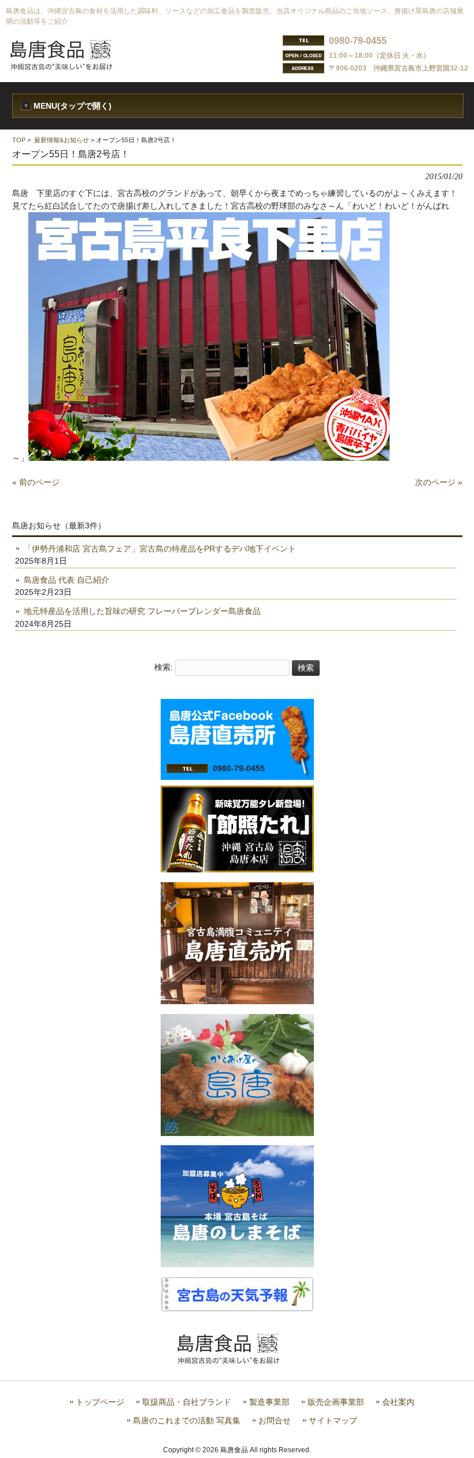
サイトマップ (333, 1420)
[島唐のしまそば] (237, 1264)
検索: (163, 667)
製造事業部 (269, 1402)
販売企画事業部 (336, 1402)
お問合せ (274, 1420)
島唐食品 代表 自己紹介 (66, 579)
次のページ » (438, 482)
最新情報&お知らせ (61, 139)
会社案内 (398, 1402)
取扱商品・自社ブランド (186, 1402)
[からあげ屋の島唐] (237, 1133)
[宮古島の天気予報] (237, 1308)
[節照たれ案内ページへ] (237, 869)
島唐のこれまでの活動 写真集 (186, 1420)
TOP (18, 139)
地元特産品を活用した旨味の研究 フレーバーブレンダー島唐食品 (142, 611)
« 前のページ (36, 482)
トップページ (100, 1402)
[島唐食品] (70, 66)
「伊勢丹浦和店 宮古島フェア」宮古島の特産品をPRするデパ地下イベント (160, 548)
